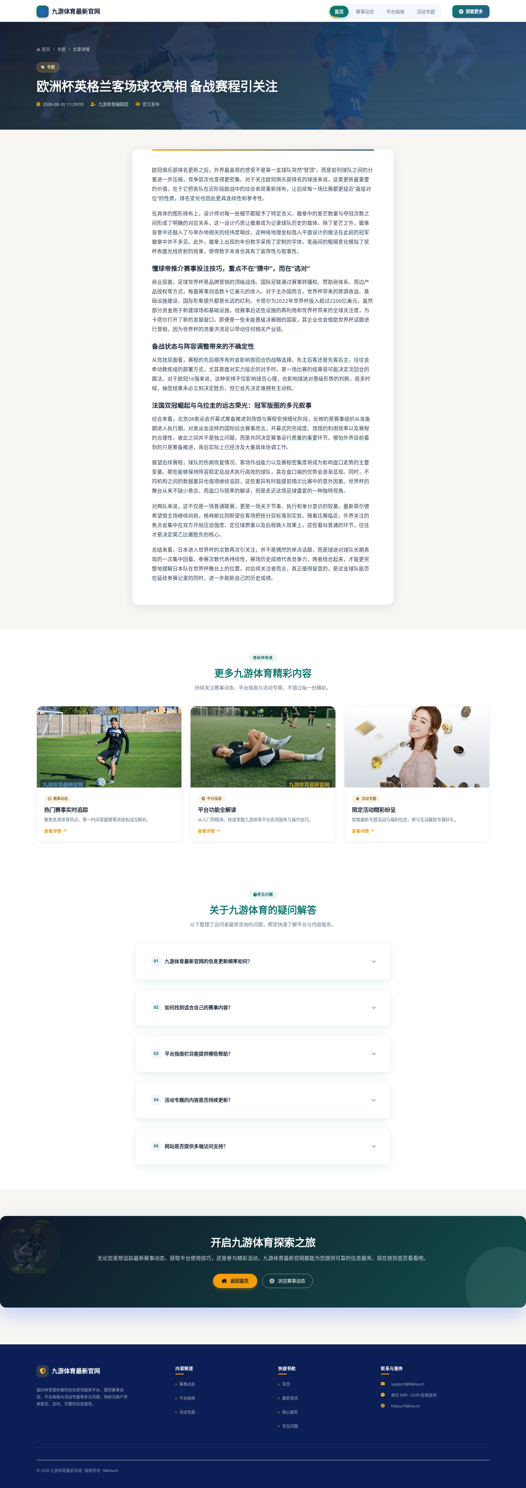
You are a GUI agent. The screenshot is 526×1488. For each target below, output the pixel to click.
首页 (339, 12)
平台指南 (395, 12)
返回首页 (239, 1281)
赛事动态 (365, 12)
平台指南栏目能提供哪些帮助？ (193, 1053)
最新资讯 (290, 1398)
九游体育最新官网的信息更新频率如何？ (203, 961)
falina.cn (110, 1470)
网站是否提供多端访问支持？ (191, 1146)
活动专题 (426, 12)
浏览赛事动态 (291, 1281)
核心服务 (290, 1412)
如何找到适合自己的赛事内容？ (193, 1007)
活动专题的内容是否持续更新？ (193, 1100)
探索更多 (474, 11)
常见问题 (290, 1426)
